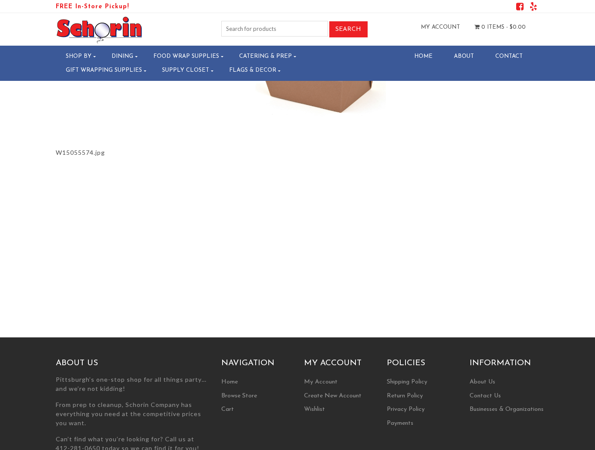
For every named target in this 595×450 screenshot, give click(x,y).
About (464, 56)
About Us (482, 382)
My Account (440, 27)
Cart (227, 409)
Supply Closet (185, 70)
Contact (509, 56)
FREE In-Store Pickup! (92, 6)
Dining (122, 56)
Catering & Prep (265, 56)
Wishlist (314, 409)
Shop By (78, 56)
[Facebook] (520, 8)
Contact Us (485, 396)
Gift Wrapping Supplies (104, 70)
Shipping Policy (407, 382)
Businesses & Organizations (507, 409)
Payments (400, 423)
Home (423, 56)
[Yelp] (533, 8)
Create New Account (333, 396)
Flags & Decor (252, 70)
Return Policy (405, 396)
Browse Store (239, 396)
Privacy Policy (406, 409)
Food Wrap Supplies (186, 56)
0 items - (503, 27)
